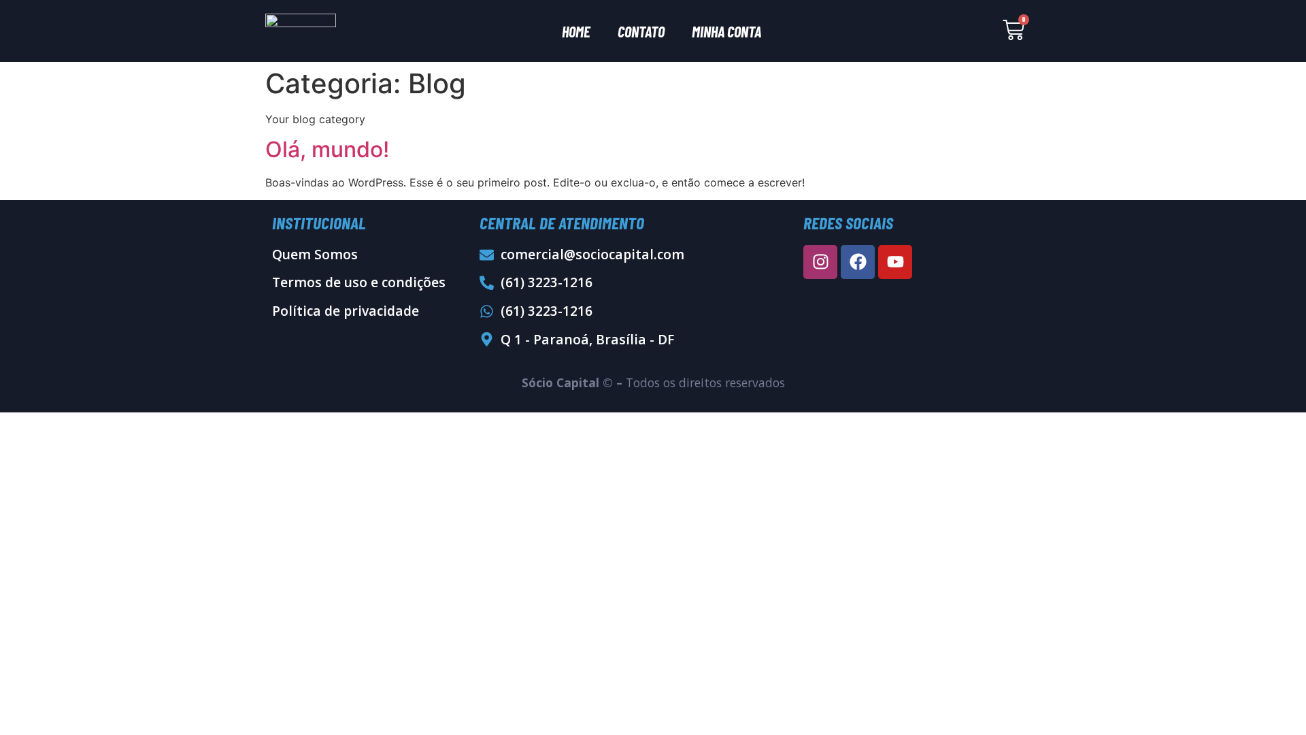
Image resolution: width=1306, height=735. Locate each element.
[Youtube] (895, 262)
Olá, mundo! (327, 149)
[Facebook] (858, 262)
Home (576, 31)
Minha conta (726, 31)
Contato (641, 31)
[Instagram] (820, 262)
